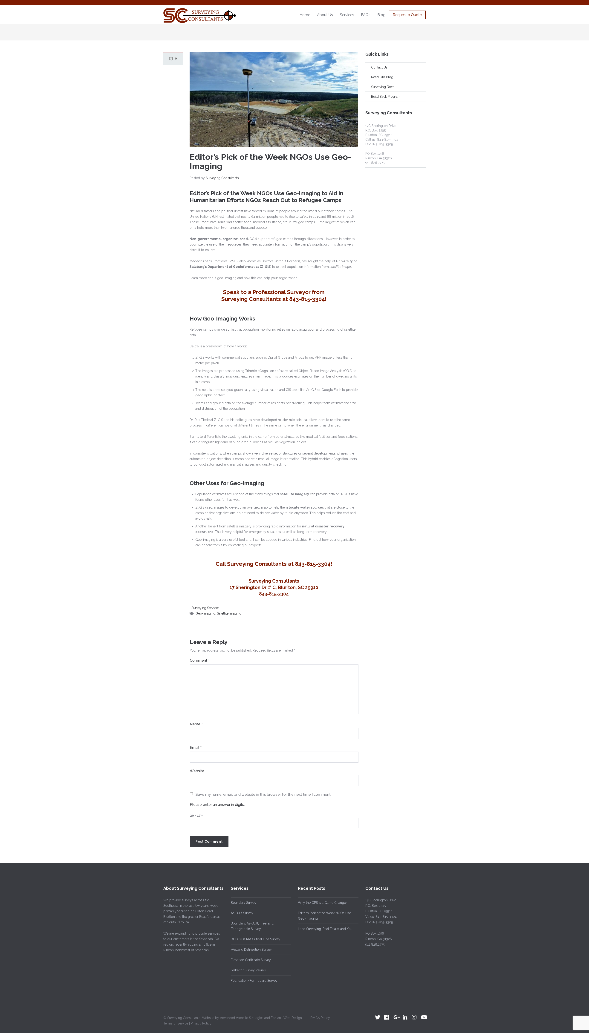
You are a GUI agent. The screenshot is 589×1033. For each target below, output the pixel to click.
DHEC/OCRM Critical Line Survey (255, 939)
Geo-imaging (205, 613)
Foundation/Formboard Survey (254, 980)
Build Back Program (386, 96)
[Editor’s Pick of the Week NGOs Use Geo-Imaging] (274, 99)
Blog (381, 15)
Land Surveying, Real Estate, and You (325, 929)
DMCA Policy (320, 1018)
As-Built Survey (242, 913)
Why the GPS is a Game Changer (322, 902)
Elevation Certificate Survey (251, 960)
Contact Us (379, 67)
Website (197, 771)
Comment (200, 660)
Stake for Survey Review (248, 970)
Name (196, 724)
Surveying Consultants (222, 178)
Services (347, 15)
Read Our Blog (382, 77)
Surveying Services (205, 608)
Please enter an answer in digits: (217, 804)
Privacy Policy (200, 1023)
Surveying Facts (382, 87)
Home (305, 15)
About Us (325, 15)
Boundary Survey (243, 902)
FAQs (365, 15)
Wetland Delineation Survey (251, 949)
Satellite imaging (229, 613)
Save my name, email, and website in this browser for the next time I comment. (263, 794)
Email (196, 747)
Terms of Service (176, 1023)
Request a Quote (407, 15)
